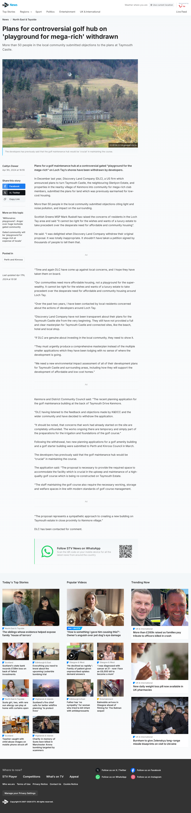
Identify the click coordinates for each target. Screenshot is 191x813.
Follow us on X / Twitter (114, 770)
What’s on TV (55, 776)
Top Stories (8, 11)
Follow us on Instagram (149, 777)
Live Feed (181, 11)
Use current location (163, 5)
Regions (24, 11)
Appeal (74, 776)
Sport (39, 11)
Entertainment (67, 11)
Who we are (8, 784)
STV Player (9, 776)
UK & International (90, 11)
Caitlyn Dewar (10, 165)
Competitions (31, 776)
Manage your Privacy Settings (20, 793)
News (5, 19)
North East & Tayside (24, 19)
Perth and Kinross (13, 259)
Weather (129, 5)
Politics (50, 11)
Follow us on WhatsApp (114, 777)
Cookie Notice (70, 784)
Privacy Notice (40, 784)
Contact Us (55, 784)
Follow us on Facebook (149, 770)
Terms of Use (23, 784)
